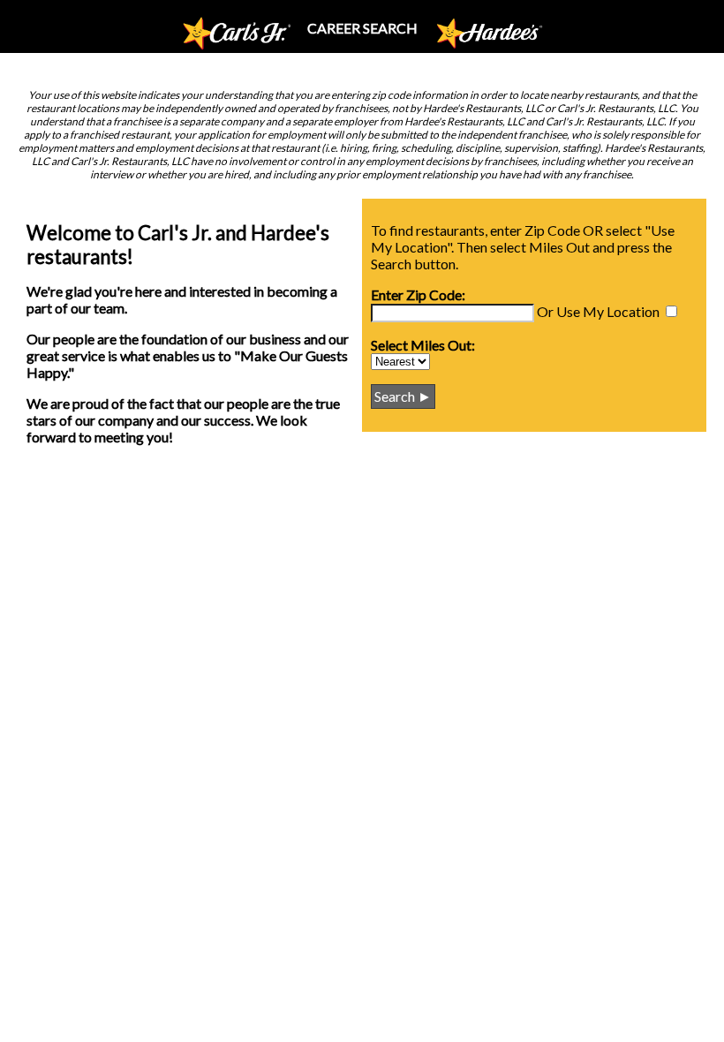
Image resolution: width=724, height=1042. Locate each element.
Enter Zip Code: (418, 294)
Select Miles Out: (423, 344)
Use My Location (608, 311)
